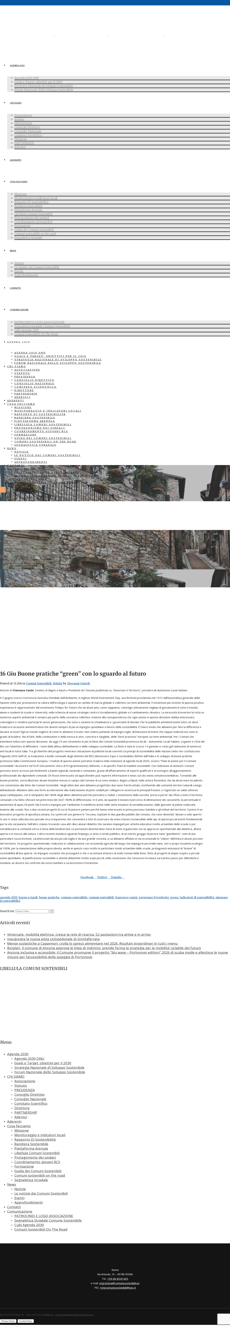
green (174, 897)
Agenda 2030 (17, 1054)
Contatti (14, 1207)
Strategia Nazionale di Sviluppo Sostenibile (49, 1067)
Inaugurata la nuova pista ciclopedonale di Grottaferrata (53, 939)
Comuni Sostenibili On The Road (40, 1229)
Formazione (24, 1166)
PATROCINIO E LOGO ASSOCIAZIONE (43, 1216)
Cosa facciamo (19, 1126)
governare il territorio (154, 897)
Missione (21, 1130)
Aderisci (20, 1117)
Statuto (20, 1085)
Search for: (7, 911)
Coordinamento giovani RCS (37, 1162)
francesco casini (126, 897)
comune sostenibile (74, 897)
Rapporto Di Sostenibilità (35, 1139)
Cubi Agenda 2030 (29, 1225)
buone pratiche (49, 897)
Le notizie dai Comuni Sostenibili (41, 1193)
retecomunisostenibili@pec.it (118, 1287)
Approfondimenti (28, 1202)
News (11, 1184)
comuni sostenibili (101, 897)
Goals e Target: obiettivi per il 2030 (42, 1063)
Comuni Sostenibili (38, 683)
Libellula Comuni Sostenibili (37, 1153)
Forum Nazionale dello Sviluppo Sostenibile (49, 1072)
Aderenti (14, 1121)
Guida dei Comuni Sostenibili (37, 1171)
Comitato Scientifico (30, 1103)
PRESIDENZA (24, 1090)
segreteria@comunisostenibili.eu (119, 1283)
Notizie (57, 683)
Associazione (24, 1081)
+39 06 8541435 (117, 1278)
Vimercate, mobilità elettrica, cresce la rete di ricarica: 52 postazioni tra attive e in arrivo (79, 934)
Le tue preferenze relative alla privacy (74, 1314)
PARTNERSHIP (25, 1112)
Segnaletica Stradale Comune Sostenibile (48, 1220)
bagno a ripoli (28, 897)
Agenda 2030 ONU (29, 1058)
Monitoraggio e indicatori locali (39, 1135)
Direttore (22, 1108)
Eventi (19, 1198)
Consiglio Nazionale (30, 1099)
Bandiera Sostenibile (31, 1144)
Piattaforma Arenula (31, 1148)
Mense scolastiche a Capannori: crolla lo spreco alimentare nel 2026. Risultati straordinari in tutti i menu (92, 943)
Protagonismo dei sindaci (35, 1157)
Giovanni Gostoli (78, 683)
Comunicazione (19, 1211)
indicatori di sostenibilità (197, 897)
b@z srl (49, 1314)
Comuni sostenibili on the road (39, 1175)
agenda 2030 (8, 897)
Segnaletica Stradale (31, 1180)
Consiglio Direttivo (29, 1094)
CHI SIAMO (15, 1076)
